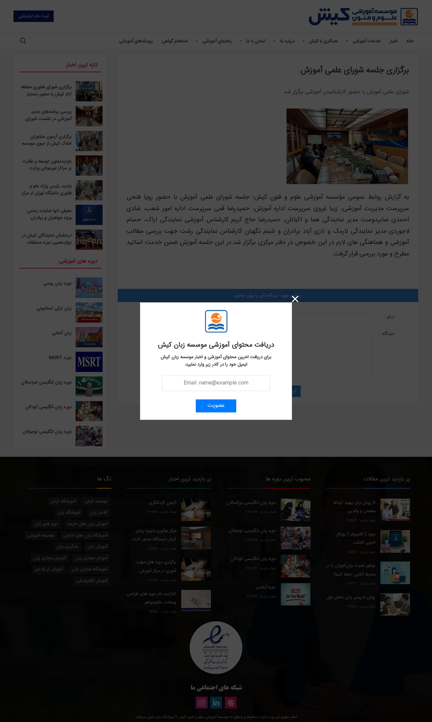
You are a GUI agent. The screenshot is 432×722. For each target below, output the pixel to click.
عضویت (216, 405)
